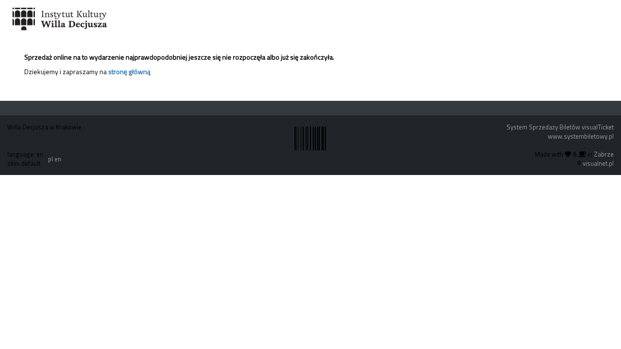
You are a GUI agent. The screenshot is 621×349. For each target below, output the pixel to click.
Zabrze (604, 154)
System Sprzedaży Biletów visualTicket (560, 127)
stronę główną (129, 71)
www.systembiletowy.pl (581, 136)
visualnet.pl (598, 163)
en (57, 159)
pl (50, 159)
